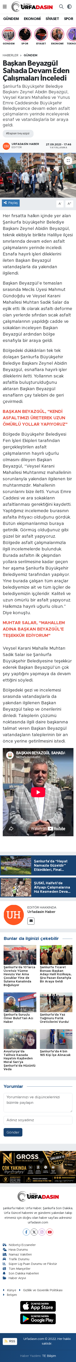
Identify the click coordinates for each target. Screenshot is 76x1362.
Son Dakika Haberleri (24, 1273)
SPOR (68, 19)
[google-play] (38, 1319)
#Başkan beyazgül (17, 133)
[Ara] (61, 7)
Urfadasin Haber (41, 912)
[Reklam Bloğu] (38, 1167)
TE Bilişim (49, 1356)
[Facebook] (26, 1232)
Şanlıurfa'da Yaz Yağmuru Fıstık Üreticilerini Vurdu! (54, 1018)
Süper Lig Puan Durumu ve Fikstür (33, 1264)
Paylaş (13, 202)
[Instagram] (41, 1232)
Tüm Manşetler (19, 1268)
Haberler (10, 55)
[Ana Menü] (5, 7)
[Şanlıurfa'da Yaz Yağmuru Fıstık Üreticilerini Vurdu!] (56, 1002)
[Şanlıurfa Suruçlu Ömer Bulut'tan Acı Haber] (20, 1002)
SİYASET (52, 19)
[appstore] (38, 1307)
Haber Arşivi (17, 1278)
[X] (34, 1232)
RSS (11, 1341)
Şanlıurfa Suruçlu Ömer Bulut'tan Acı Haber (18, 1018)
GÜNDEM (11, 19)
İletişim (12, 1295)
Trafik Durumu (19, 1259)
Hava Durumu (18, 1249)
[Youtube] (49, 1232)
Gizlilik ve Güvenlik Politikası (42, 1290)
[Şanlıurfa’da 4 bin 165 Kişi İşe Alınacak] (56, 1039)
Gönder (13, 1132)
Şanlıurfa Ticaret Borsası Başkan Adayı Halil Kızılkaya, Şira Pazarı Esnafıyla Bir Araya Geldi (56, 974)
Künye (11, 1290)
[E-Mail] (30, 921)
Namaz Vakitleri (20, 1254)
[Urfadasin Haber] (14, 915)
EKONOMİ (32, 19)
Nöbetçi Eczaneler (22, 1245)
